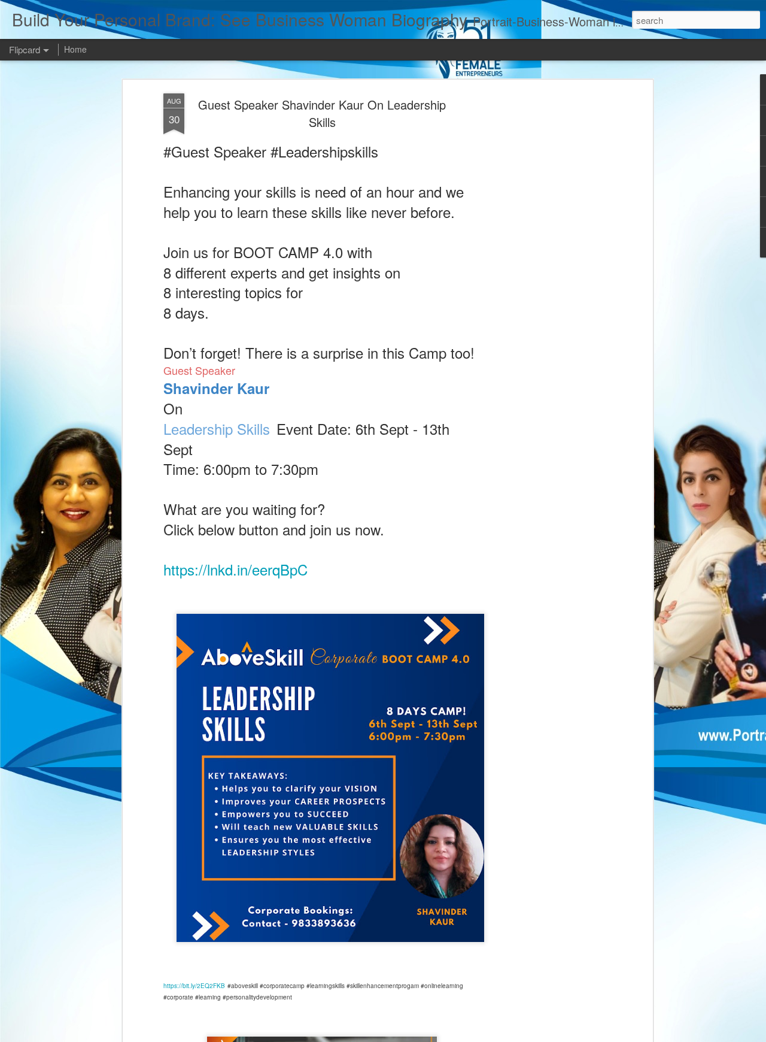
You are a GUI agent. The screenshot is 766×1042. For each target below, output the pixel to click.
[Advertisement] (546, 282)
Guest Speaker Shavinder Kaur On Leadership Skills (322, 113)
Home (75, 49)
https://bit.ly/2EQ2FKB (194, 986)
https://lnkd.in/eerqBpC (235, 569)
